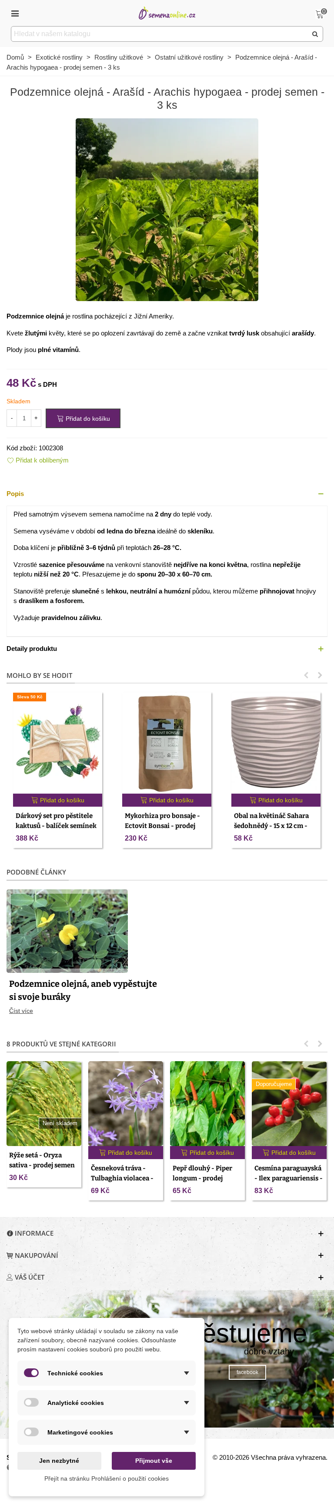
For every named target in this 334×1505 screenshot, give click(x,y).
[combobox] (159, 34)
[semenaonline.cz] (167, 13)
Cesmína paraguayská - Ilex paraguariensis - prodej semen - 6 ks (288, 1178)
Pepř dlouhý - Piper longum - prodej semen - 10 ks (202, 1178)
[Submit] (315, 34)
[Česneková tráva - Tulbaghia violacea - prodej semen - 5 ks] (125, 1103)
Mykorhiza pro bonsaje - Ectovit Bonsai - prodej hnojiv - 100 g (162, 825)
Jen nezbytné (59, 1460)
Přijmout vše (153, 1460)
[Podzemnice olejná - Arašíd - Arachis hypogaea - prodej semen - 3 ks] (167, 209)
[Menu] (15, 13)
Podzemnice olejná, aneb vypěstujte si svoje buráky (83, 990)
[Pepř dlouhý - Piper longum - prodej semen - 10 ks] (207, 1103)
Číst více (21, 1010)
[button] (167, 494)
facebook (247, 1372)
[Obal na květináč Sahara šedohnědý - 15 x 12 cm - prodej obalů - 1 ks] (276, 743)
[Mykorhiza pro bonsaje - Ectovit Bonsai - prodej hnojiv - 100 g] (166, 743)
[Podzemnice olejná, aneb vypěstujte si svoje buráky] (67, 930)
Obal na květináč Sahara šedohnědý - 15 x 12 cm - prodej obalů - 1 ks (271, 825)
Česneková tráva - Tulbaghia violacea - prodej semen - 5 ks (122, 1178)
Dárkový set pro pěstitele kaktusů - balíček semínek (56, 821)
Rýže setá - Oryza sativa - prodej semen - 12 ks (42, 1165)
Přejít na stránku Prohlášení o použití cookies (106, 1478)
